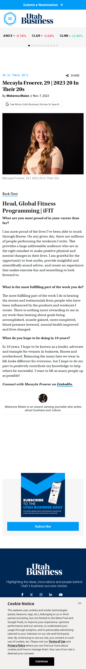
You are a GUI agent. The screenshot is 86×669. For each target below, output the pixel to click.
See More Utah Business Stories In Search (34, 104)
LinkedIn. (65, 384)
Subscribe (43, 526)
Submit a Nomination (41, 5)
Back (6, 194)
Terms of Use (57, 641)
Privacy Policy (16, 645)
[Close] (79, 603)
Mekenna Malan (18, 95)
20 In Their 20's (15, 75)
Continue (41, 661)
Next (14, 194)
